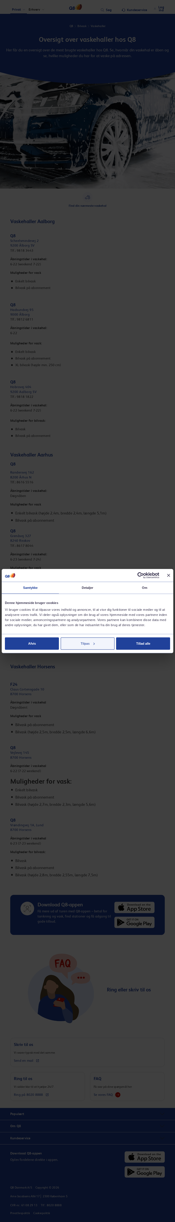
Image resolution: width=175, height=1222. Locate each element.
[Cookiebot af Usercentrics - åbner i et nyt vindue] (140, 575)
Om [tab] (144, 587)
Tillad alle (143, 643)
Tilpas (85, 643)
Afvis (32, 643)
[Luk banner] (168, 575)
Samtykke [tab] (30, 587)
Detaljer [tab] (87, 587)
